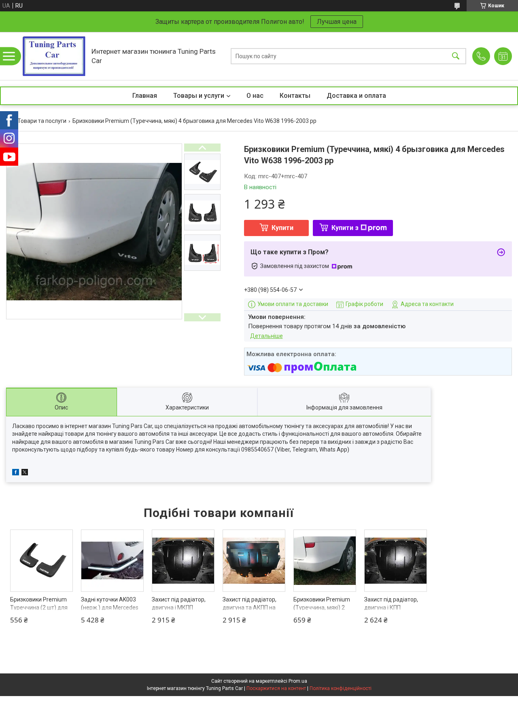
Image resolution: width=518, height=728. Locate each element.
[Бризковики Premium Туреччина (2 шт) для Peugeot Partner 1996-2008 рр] (41, 561)
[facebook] (15, 473)
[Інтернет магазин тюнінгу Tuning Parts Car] (53, 56)
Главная (144, 95)
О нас (254, 95)
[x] (24, 473)
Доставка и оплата (356, 95)
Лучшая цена (337, 21)
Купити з (345, 228)
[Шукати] (455, 56)
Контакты (295, 95)
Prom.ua (298, 681)
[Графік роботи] (503, 56)
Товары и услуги (198, 95)
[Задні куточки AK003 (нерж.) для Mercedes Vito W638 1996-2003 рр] (112, 561)
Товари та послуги (41, 121)
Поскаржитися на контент (276, 688)
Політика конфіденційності (341, 688)
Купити (282, 228)
